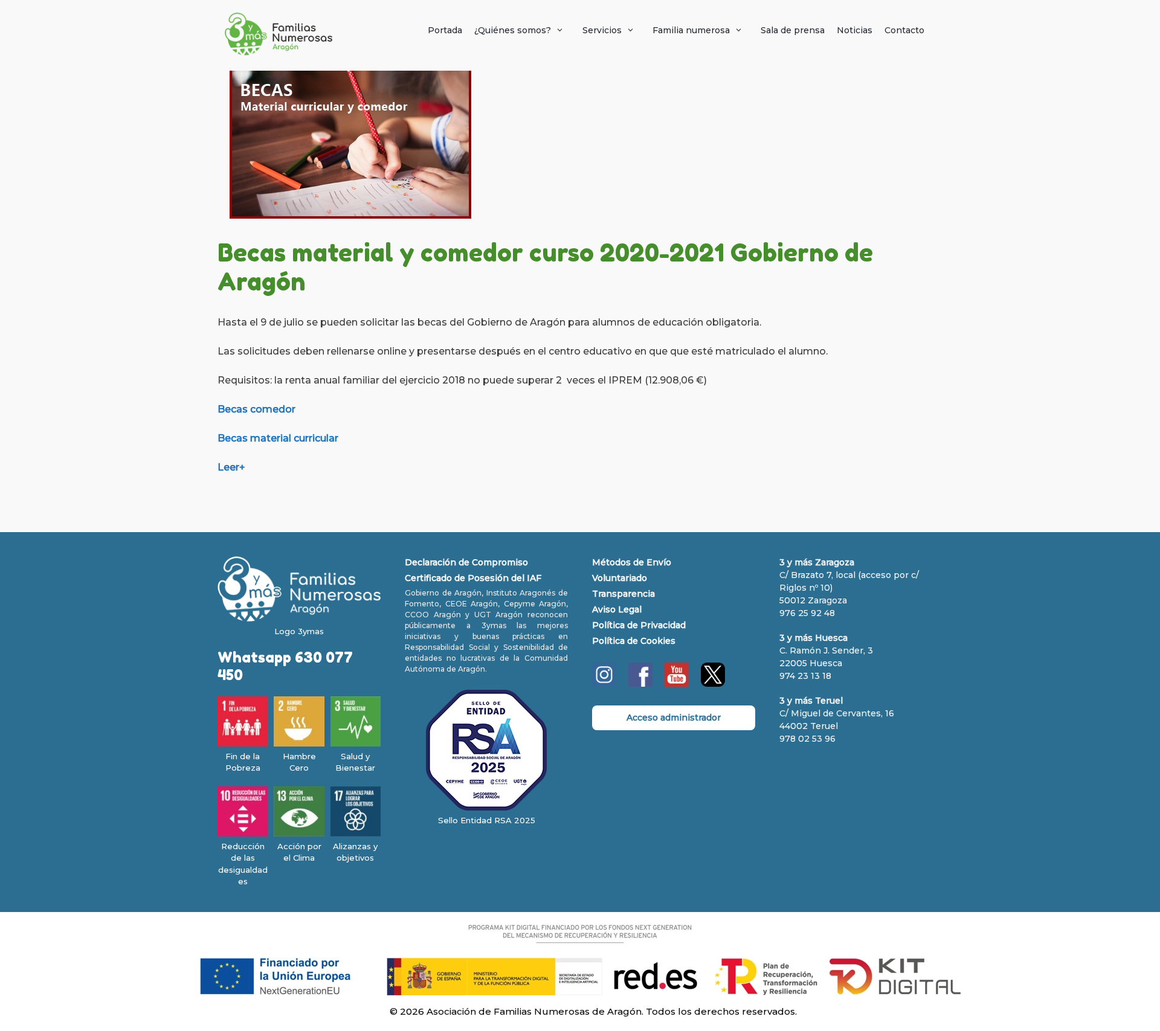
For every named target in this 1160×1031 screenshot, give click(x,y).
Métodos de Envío (631, 562)
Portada (445, 30)
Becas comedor (256, 409)
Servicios (602, 30)
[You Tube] (677, 683)
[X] (713, 683)
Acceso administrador (674, 717)
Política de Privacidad (639, 625)
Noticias (854, 30)
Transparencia (623, 593)
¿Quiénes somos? (512, 30)
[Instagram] (604, 683)
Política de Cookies (633, 640)
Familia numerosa (691, 30)
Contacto (904, 30)
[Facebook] (640, 683)
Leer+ (231, 467)
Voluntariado (619, 578)
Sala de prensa (793, 30)
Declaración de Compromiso (466, 562)
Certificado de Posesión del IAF (473, 578)
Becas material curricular (278, 438)
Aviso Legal (617, 609)
